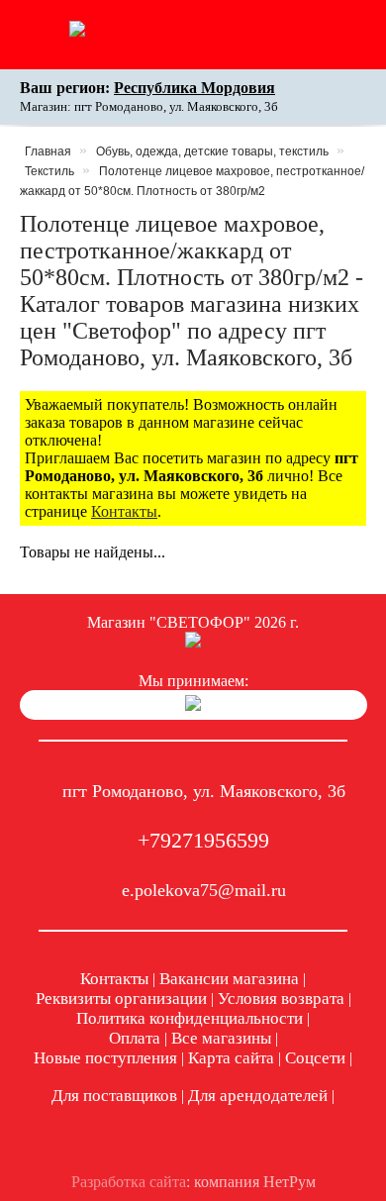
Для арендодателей (258, 1095)
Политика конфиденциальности (189, 1018)
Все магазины (221, 1038)
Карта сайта (231, 1058)
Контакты (124, 511)
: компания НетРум (193, 1181)
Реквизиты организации (121, 998)
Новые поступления (105, 1058)
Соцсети (315, 1058)
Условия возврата (281, 998)
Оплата (134, 1038)
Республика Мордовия (194, 87)
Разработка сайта (128, 1181)
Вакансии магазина (229, 978)
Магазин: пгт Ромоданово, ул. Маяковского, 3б (149, 106)
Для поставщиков (114, 1095)
